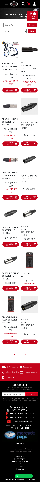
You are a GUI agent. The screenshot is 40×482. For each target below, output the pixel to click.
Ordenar (32, 25)
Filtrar (31, 31)
